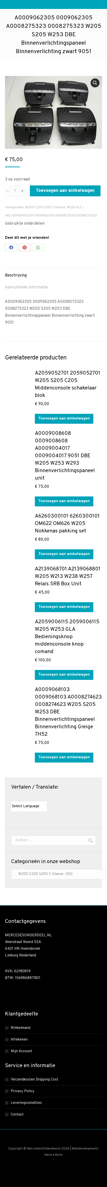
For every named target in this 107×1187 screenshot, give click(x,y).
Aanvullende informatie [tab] (26, 287)
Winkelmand (20, 1028)
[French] (23, 797)
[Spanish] (38, 797)
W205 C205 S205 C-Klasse (45, 207)
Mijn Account (21, 1051)
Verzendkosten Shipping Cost (34, 1079)
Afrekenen (19, 1039)
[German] (28, 797)
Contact (17, 1114)
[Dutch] (13, 797)
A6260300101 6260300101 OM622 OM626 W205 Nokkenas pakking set (67, 523)
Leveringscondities (26, 1103)
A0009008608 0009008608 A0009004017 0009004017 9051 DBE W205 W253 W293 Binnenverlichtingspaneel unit (65, 456)
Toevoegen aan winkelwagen (65, 191)
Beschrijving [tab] (16, 275)
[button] (95, 82)
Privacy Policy (22, 1091)
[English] (18, 797)
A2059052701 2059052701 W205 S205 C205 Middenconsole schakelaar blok (67, 384)
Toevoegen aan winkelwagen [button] (64, 418)
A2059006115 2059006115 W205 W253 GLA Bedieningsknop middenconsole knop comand (67, 637)
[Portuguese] (33, 797)
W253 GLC (74, 207)
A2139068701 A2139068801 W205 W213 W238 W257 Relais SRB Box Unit (68, 576)
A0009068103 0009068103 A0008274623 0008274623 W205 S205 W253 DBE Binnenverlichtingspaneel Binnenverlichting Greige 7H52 (68, 712)
